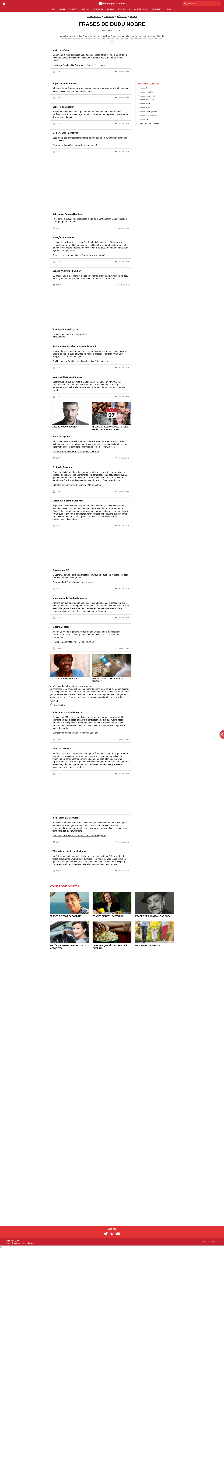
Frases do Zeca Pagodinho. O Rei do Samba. (73, 642)
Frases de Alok (143, 88)
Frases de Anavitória (145, 104)
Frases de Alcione (144, 108)
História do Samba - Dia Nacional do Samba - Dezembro (78, 65)
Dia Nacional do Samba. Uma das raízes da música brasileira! (81, 361)
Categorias (94, 17)
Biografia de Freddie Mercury (148, 124)
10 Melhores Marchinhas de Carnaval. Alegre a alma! (76, 485)
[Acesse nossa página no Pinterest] (112, 1234)
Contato (206, 1242)
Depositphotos (28, 1243)
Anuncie (214, 1242)
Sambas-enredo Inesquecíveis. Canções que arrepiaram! (78, 255)
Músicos (122, 17)
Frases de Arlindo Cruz (146, 100)
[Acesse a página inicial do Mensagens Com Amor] (112, 3)
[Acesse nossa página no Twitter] (105, 1234)
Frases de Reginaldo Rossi (147, 116)
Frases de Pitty (143, 120)
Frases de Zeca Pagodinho (147, 112)
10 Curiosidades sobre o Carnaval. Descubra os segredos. (79, 835)
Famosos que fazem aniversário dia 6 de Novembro (69, 335)
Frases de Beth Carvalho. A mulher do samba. (73, 582)
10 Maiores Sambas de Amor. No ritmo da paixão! (75, 733)
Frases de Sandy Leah (146, 92)
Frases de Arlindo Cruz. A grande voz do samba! (74, 145)
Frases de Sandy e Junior (147, 96)
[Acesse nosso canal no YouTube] (118, 1234)
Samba (133, 17)
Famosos (109, 17)
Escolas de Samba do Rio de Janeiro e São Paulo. (75, 451)
